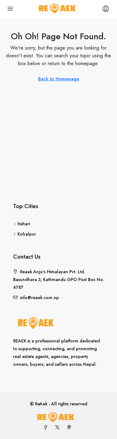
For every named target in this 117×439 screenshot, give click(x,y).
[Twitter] (58, 427)
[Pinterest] (70, 427)
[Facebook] (46, 427)
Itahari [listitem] (23, 224)
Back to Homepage (58, 78)
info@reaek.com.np (39, 297)
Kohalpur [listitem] (26, 234)
